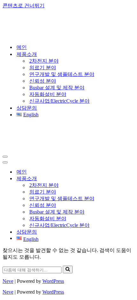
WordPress (53, 281)
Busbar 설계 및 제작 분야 (56, 87)
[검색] (68, 269)
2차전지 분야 (44, 61)
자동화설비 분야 (47, 94)
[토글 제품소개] (114, 178)
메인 (22, 47)
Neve (8, 281)
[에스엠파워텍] (43, 35)
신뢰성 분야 (42, 81)
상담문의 (27, 108)
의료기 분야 (42, 67)
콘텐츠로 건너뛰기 (24, 5)
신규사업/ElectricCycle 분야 (59, 101)
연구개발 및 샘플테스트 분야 (61, 74)
